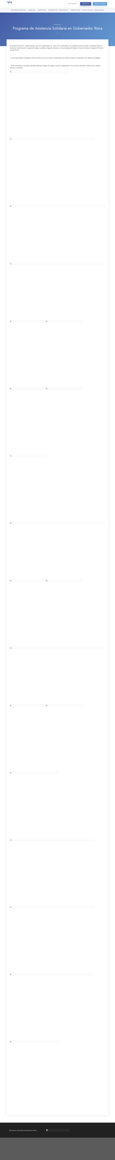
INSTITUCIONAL (73, 4)
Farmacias (32, 10)
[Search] (65, 3)
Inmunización (53, 10)
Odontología (63, 10)
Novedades (57, 24)
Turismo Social (75, 10)
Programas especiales (18, 10)
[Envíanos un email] (93, 1131)
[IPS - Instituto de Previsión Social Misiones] (15, 4)
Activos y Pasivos (87, 10)
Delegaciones (99, 10)
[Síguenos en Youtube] (96, 1131)
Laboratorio (42, 10)
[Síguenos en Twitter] (91, 1131)
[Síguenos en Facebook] (88, 1131)
